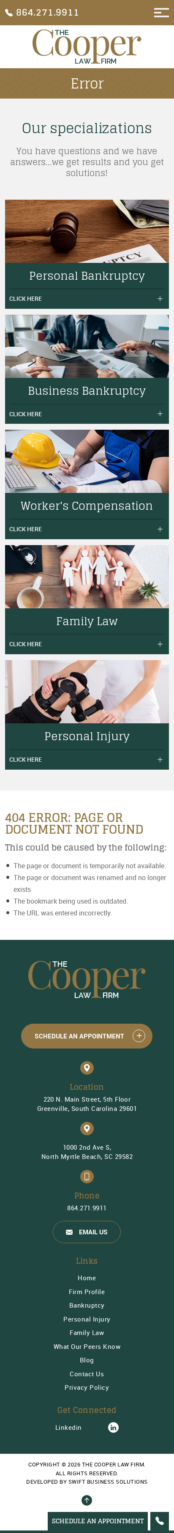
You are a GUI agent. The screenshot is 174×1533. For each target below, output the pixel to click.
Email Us (93, 1232)
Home (87, 1277)
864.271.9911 (87, 1208)
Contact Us (87, 1374)
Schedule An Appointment (79, 1036)
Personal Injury (87, 1319)
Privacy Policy (87, 1387)
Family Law (87, 1332)
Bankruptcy (87, 1305)
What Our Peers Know (87, 1346)
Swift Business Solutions (108, 1481)
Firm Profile (87, 1291)
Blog (87, 1360)
